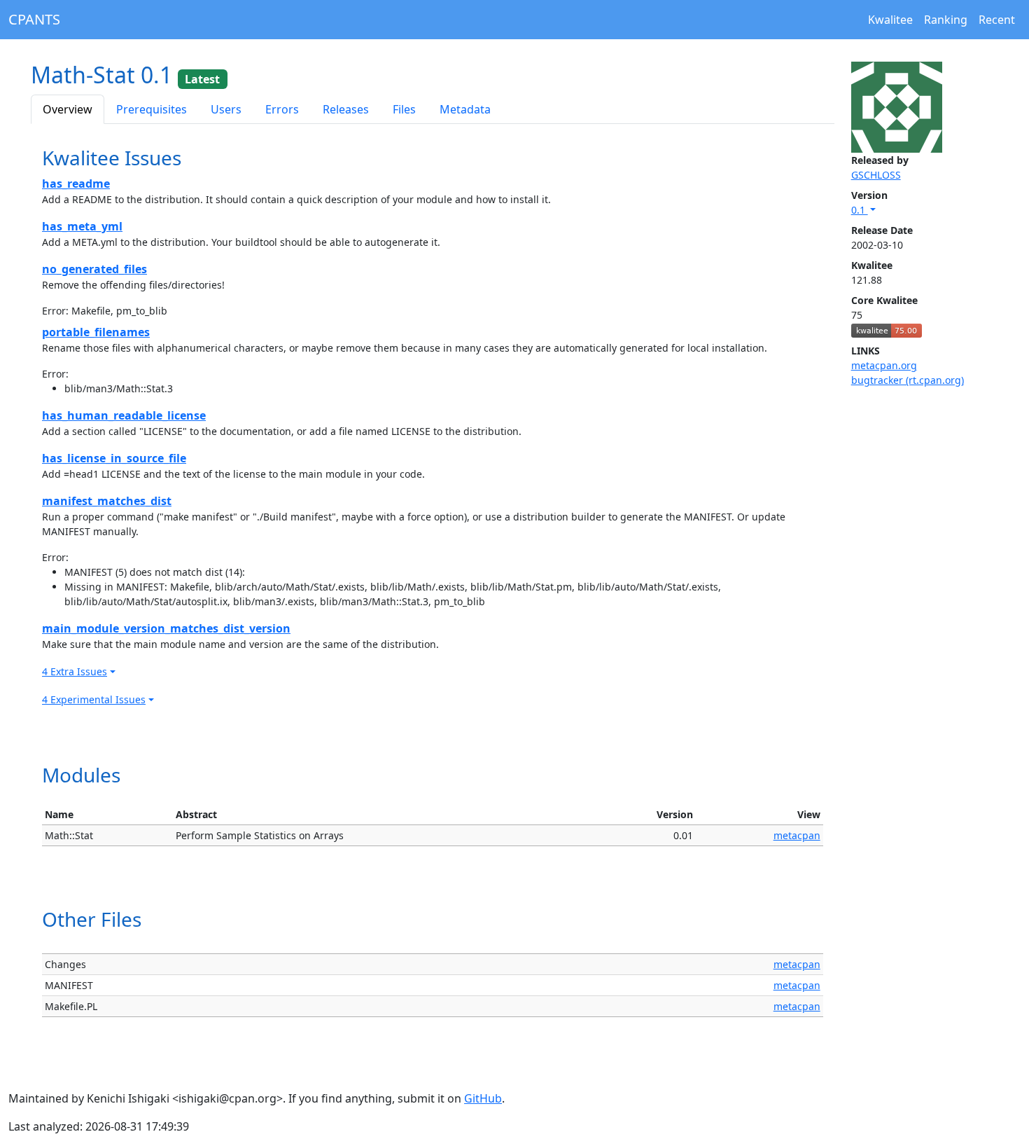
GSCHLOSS (876, 174)
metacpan (797, 835)
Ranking (945, 19)
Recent (997, 19)
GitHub (483, 1098)
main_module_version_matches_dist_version (166, 628)
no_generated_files (94, 269)
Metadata (465, 109)
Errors (282, 109)
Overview (67, 109)
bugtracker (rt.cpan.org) (907, 380)
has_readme (76, 183)
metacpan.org (884, 365)
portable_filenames (96, 332)
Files (404, 109)
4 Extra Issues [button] (74, 671)
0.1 (859, 209)
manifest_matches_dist (107, 501)
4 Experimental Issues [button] (94, 699)
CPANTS (34, 19)
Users (226, 109)
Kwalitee (890, 19)
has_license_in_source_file (114, 458)
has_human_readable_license (124, 415)
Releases (346, 109)
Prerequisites (151, 109)
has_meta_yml (82, 226)
